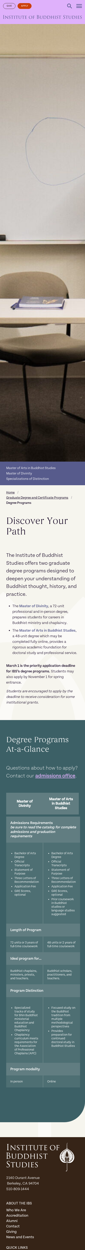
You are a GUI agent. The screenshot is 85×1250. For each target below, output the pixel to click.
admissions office (55, 776)
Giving (11, 1232)
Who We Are (16, 1210)
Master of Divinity (19, 473)
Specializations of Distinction (27, 479)
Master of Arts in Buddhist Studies (31, 468)
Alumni (12, 1221)
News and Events (20, 1237)
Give (9, 6)
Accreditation (17, 1215)
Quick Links (17, 1248)
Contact (13, 1226)
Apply (24, 6)
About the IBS (19, 1203)
